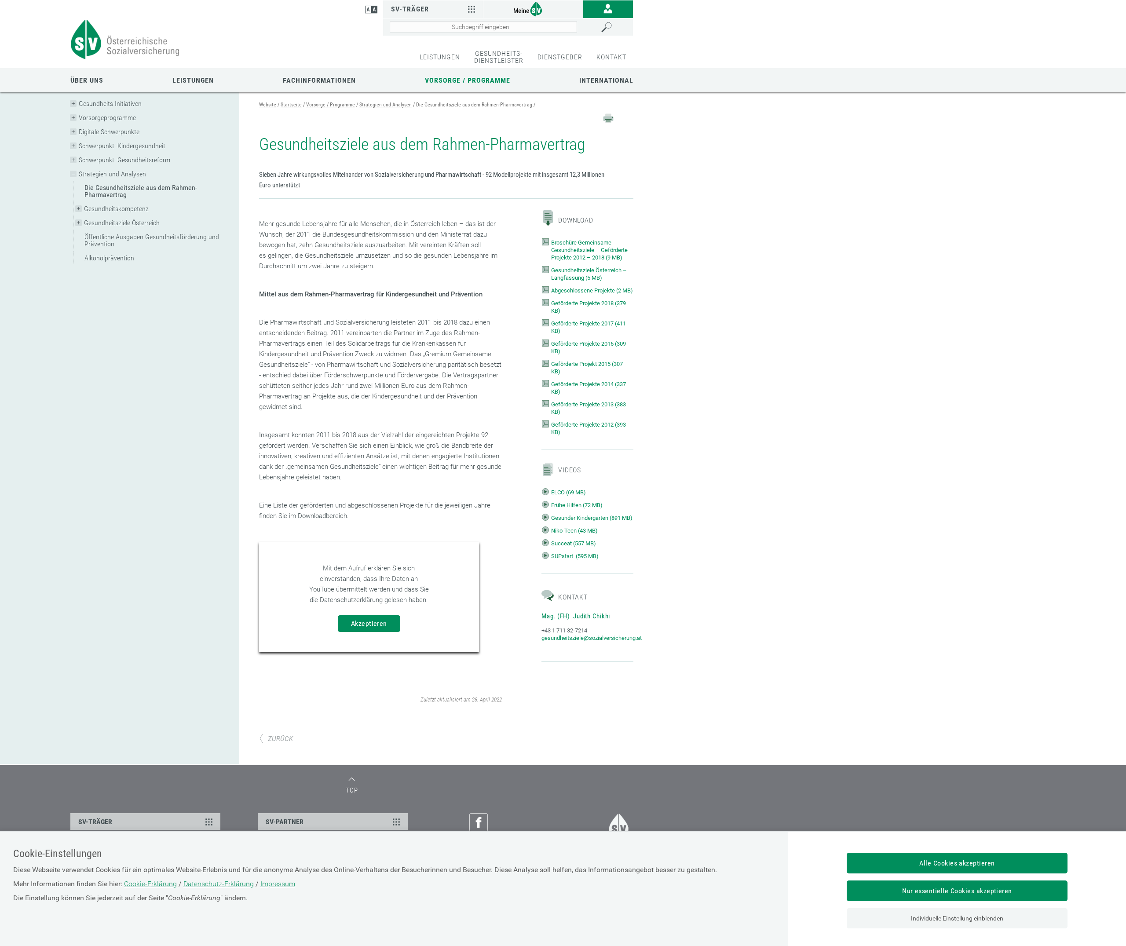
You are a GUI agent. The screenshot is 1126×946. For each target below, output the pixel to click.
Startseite (291, 105)
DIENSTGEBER (559, 57)
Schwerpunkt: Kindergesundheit (122, 146)
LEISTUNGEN (440, 57)
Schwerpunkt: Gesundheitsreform (124, 160)
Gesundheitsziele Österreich (122, 223)
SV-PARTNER (284, 822)
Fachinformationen (319, 80)
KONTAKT (611, 57)
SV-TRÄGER (95, 822)
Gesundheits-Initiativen (110, 103)
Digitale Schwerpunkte (109, 132)
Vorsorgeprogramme (107, 117)
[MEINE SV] (533, 8)
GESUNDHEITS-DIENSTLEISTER (498, 57)
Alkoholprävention (109, 258)
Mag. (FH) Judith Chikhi (575, 616)
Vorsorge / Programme (467, 80)
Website (267, 105)
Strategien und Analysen (112, 174)
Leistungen (193, 80)
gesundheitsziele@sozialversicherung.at (591, 638)
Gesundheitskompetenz (116, 209)
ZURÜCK (280, 739)
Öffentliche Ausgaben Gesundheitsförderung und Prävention (151, 240)
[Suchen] (615, 27)
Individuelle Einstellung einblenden (957, 918)
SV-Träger (410, 9)
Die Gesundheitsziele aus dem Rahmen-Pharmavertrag (140, 191)
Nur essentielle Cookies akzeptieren (957, 891)
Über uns (86, 80)
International (606, 80)
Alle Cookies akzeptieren (957, 863)
